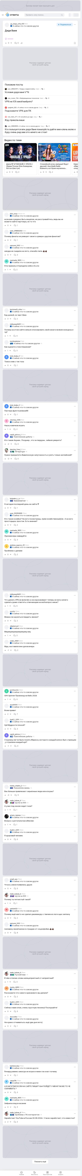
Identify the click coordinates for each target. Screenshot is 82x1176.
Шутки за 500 (20, 803)
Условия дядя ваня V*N (17, 92)
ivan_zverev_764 (13, 98)
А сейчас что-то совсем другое (26, 26)
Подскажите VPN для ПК (18, 111)
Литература (20, 452)
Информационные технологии (29, 98)
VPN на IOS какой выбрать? (19, 101)
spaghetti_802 (12, 107)
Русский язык (20, 975)
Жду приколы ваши (14, 120)
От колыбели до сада (26, 117)
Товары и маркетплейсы (27, 89)
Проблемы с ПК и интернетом (27, 1115)
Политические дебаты (23, 437)
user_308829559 (13, 126)
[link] (20, 159)
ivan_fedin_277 (12, 117)
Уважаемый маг (20, 501)
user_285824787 (13, 89)
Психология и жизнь (22, 788)
